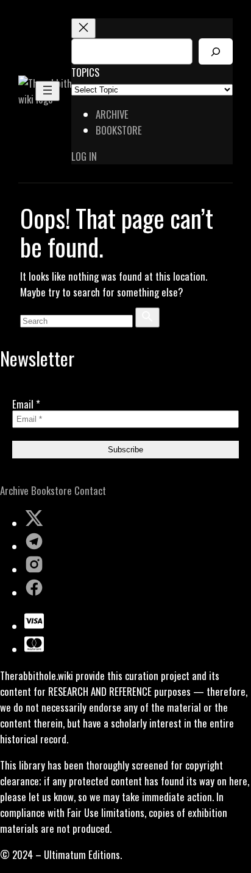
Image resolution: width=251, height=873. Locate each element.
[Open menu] (47, 91)
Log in (84, 156)
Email (26, 404)
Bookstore (51, 490)
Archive (14, 490)
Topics (85, 72)
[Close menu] (83, 28)
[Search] (216, 51)
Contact (90, 490)
